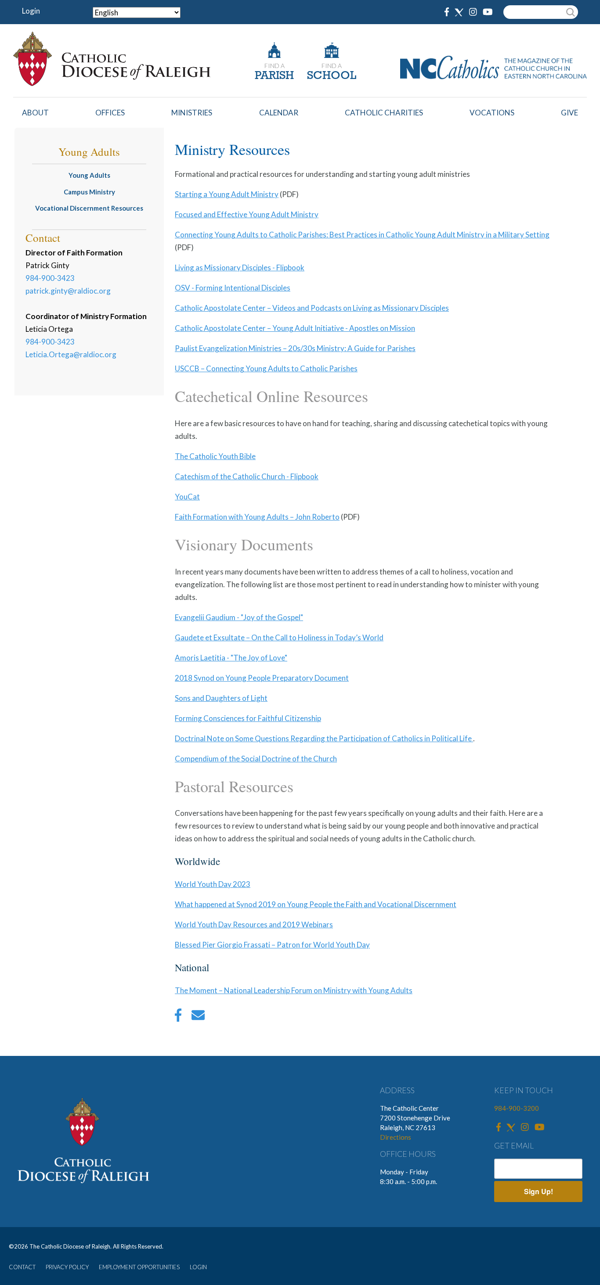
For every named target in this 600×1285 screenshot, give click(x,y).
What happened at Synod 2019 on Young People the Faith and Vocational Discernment (315, 904)
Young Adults (89, 175)
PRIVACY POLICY (67, 1267)
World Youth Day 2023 (212, 884)
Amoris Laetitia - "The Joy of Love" (231, 657)
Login (31, 10)
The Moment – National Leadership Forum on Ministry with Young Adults (293, 990)
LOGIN (198, 1267)
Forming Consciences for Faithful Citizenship (248, 718)
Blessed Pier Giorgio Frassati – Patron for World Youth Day (272, 944)
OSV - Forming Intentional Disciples (232, 287)
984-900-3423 (50, 278)
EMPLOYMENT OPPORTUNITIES (139, 1267)
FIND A (274, 65)
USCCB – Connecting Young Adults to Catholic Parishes (266, 368)
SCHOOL (331, 76)
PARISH (274, 76)
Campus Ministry (89, 192)
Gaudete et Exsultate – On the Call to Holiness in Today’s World (279, 637)
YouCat (187, 496)
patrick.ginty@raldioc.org (68, 290)
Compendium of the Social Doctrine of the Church (256, 758)
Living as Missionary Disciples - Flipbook (239, 267)
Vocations (492, 112)
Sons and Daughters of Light (221, 698)
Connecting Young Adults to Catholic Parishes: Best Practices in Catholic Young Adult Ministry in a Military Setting (362, 234)
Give (569, 112)
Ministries (191, 112)
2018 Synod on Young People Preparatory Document (262, 677)
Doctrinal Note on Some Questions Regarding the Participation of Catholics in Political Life (324, 738)
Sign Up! (538, 1191)
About (35, 112)
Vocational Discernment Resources (89, 208)
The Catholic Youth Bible (215, 456)
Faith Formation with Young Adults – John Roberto (257, 516)
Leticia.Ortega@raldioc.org (70, 354)
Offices (110, 112)
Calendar (278, 112)
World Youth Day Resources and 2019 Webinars (254, 924)
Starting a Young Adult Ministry (226, 194)
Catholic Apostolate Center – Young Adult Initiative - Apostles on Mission (295, 328)
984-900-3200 (516, 1108)
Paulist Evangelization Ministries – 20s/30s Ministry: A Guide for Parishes (295, 348)
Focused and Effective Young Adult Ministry (246, 214)
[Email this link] (198, 1017)
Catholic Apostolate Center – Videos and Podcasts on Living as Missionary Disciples (312, 307)
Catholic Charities (384, 112)
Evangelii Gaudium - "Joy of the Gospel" (239, 617)
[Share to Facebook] (178, 1017)
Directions (395, 1137)
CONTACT (22, 1267)
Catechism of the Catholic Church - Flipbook (246, 476)
